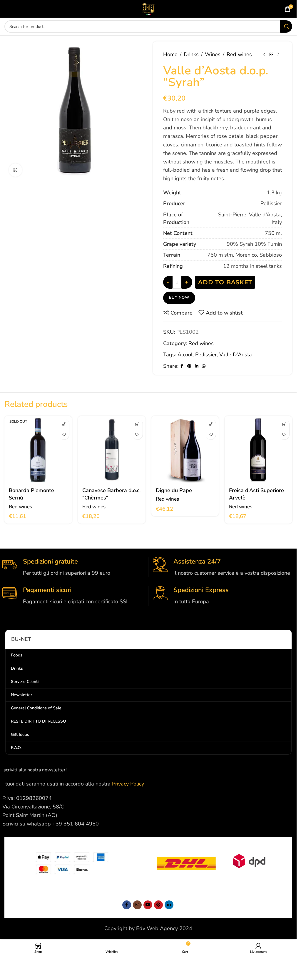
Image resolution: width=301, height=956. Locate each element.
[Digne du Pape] (185, 450)
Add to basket (225, 282)
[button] (137, 424)
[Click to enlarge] (15, 170)
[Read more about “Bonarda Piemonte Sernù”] (64, 424)
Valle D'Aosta (235, 354)
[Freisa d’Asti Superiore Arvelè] (258, 450)
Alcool (185, 354)
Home (170, 54)
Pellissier (206, 354)
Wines (212, 54)
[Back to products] (271, 54)
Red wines (239, 54)
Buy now (179, 297)
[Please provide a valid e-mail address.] (147, 904)
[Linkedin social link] (196, 366)
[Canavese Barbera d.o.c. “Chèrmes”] (112, 450)
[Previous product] (264, 54)
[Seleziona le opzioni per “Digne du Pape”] (210, 424)
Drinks (191, 54)
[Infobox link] (73, 567)
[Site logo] (148, 8)
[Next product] (278, 54)
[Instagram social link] (137, 904)
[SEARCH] (286, 26)
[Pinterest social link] (189, 366)
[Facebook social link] (181, 366)
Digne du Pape (174, 490)
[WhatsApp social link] (203, 366)
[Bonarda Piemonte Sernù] (38, 450)
